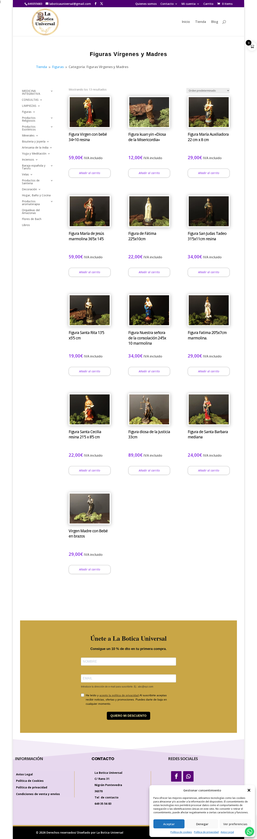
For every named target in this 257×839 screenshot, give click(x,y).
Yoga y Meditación (34, 153)
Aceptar (169, 824)
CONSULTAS (30, 100)
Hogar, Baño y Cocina (36, 195)
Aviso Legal (227, 832)
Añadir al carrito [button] (89, 173)
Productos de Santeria (31, 182)
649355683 (35, 4)
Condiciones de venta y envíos (38, 794)
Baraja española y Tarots (33, 167)
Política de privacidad (206, 832)
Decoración (29, 189)
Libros (26, 225)
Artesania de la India (35, 147)
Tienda (200, 22)
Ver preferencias (235, 824)
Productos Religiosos (29, 119)
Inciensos (28, 159)
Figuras (27, 112)
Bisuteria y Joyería (33, 141)
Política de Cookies (30, 781)
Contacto (167, 4)
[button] (249, 790)
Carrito (208, 4)
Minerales (28, 135)
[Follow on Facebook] (176, 776)
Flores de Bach (31, 219)
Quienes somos (146, 4)
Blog (214, 22)
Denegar (202, 824)
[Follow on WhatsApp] (188, 776)
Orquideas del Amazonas (31, 212)
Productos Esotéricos (29, 128)
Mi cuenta (189, 4)
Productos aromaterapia (31, 203)
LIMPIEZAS (29, 106)
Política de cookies (181, 832)
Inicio (186, 22)
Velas (25, 174)
